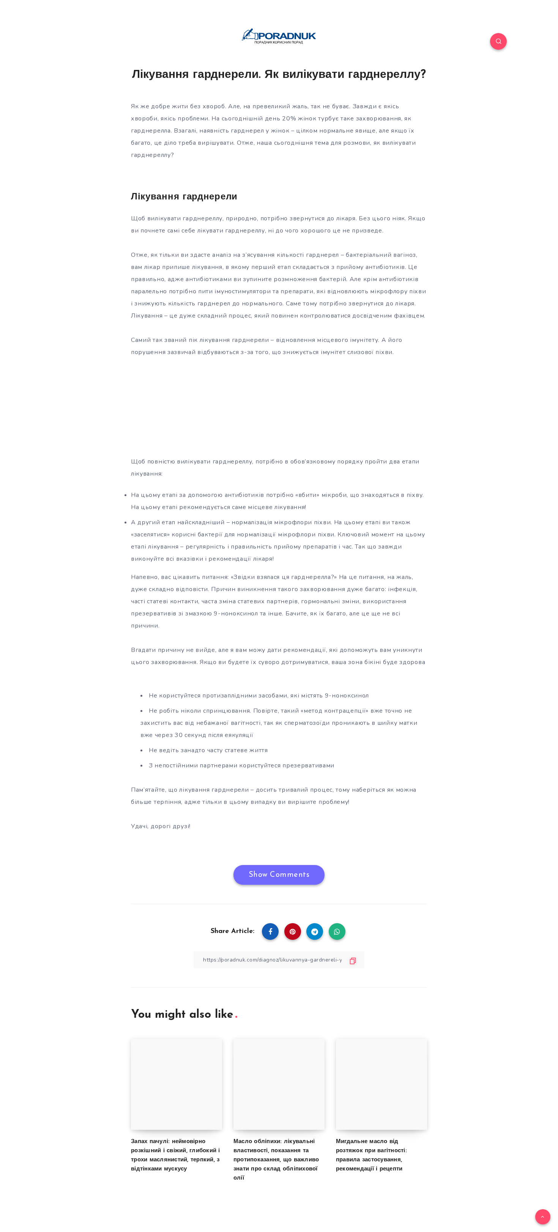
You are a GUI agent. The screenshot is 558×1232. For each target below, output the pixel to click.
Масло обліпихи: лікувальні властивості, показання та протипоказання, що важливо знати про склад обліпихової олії (276, 1160)
